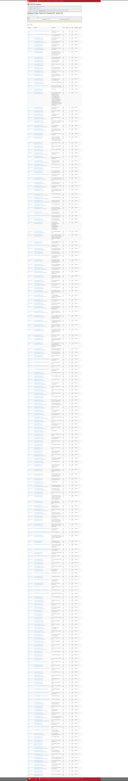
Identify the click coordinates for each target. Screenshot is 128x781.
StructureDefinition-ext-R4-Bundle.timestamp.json (42, 174)
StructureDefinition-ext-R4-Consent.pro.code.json (42, 544)
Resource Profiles (36, 10)
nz (58, 9)
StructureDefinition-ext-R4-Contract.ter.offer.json (42, 668)
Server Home (49, 1)
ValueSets (61, 10)
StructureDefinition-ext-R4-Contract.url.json (41, 695)
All (32, 6)
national (38, 8)
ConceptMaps (66, 10)
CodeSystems (57, 10)
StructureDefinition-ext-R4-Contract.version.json (42, 699)
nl (55, 9)
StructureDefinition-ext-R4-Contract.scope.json (41, 586)
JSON (34, 15)
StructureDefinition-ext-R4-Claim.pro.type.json (41, 362)
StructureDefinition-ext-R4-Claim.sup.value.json (41, 369)
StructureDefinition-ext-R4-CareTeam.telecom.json (42, 255)
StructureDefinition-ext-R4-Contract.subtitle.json (42, 593)
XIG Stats (61, 1)
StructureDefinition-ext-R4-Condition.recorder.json (42, 528)
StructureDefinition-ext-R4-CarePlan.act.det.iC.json (42, 215)
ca (37, 9)
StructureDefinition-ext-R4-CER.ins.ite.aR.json (41, 726)
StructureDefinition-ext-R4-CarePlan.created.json (42, 245)
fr (49, 9)
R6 (44, 6)
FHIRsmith (40, 1)
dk (44, 9)
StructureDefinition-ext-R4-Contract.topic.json (41, 692)
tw (64, 9)
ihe (36, 8)
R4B (41, 6)
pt (60, 9)
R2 (34, 6)
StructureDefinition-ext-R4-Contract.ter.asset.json (42, 661)
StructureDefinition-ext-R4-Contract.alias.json (41, 555)
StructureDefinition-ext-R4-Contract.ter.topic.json (42, 685)
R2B (36, 6)
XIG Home (56, 1)
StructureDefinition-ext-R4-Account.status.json (41, 34)
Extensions (47, 10)
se (61, 9)
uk (65, 9)
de (43, 9)
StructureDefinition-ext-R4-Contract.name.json (41, 579)
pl (59, 9)
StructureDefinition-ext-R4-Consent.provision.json (42, 549)
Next (32, 24)
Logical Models (52, 10)
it (52, 9)
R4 (39, 6)
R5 (42, 6)
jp (53, 9)
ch (38, 9)
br (36, 9)
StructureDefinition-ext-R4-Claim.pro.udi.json (41, 365)
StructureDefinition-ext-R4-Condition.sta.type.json (42, 531)
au (33, 9)
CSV (36, 15)
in (51, 9)
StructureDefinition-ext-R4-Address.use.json (41, 85)
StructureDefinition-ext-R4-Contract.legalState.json (42, 572)
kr (54, 9)
